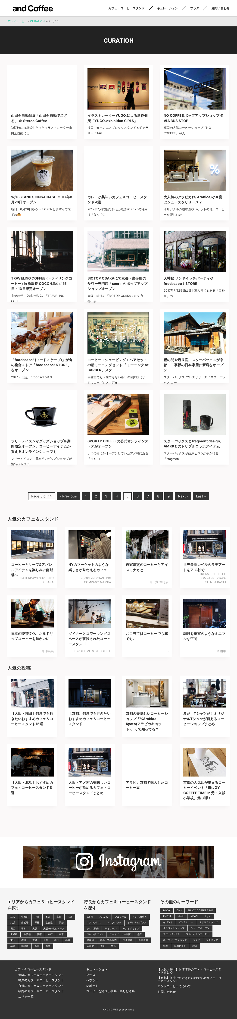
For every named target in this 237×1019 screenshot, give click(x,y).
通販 (102, 946)
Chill (179, 910)
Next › (183, 496)
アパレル (104, 916)
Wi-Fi (90, 916)
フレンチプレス (95, 934)
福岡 (67, 940)
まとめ (207, 916)
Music (181, 916)
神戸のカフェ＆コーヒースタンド (41, 980)
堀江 (12, 928)
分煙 (139, 934)
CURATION (37, 21)
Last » (201, 496)
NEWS (194, 916)
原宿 (37, 922)
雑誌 (194, 945)
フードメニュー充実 (120, 934)
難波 (48, 946)
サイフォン (111, 928)
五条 (48, 916)
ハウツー (92, 980)
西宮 (37, 946)
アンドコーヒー (30, 8)
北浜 (12, 922)
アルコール (121, 916)
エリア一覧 (26, 996)
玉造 (45, 940)
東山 (12, 940)
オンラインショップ (173, 928)
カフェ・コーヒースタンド (126, 8)
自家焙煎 (143, 940)
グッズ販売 (93, 928)
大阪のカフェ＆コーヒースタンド (41, 975)
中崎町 (24, 916)
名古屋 (49, 922)
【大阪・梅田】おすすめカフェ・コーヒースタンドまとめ (189, 970)
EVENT (167, 916)
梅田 (23, 940)
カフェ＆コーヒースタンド (33, 969)
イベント (168, 922)
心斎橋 (27, 934)
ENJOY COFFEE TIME (200, 910)
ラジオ (196, 939)
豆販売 (90, 946)
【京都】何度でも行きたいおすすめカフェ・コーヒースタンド (189, 979)
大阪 (34, 928)
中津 (37, 916)
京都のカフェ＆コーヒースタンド (41, 986)
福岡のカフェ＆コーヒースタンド (41, 991)
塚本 (23, 928)
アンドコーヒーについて (174, 986)
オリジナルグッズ (137, 922)
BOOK (166, 910)
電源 (113, 946)
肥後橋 (24, 946)
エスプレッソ (114, 922)
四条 (61, 922)
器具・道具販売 (108, 940)
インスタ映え (140, 916)
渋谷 (34, 940)
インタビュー (186, 922)
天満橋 (13, 934)
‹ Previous (68, 496)
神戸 (56, 940)
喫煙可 (90, 940)
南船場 (24, 922)
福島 (12, 946)
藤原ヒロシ (180, 945)
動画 (165, 945)
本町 (50, 934)
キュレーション (167, 8)
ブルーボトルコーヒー (198, 934)
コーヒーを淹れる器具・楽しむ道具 (110, 991)
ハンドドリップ (131, 928)
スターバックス (171, 934)
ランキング (212, 939)
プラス (194, 8)
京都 (58, 916)
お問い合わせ (220, 8)
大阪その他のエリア (53, 928)
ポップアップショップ (175, 939)
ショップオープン (200, 928)
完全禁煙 (127, 940)
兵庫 (70, 916)
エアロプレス (94, 922)
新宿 (39, 934)
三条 (12, 916)
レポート (92, 986)
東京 (61, 934)
